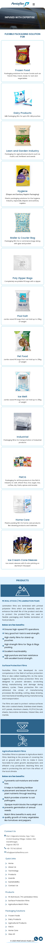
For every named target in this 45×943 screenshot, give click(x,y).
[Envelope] (41, 939)
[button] (34, 4)
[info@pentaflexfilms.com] (16, 853)
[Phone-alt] (36, 939)
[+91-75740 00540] (13, 849)
